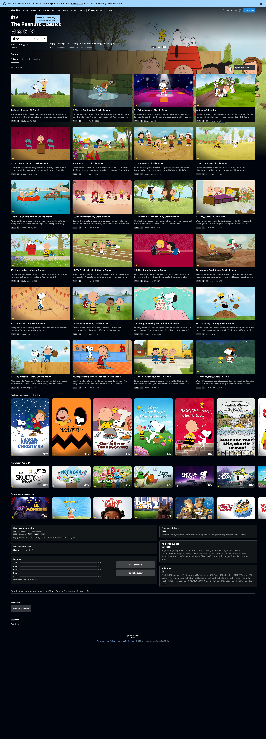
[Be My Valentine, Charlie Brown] (194, 427)
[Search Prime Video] (224, 10)
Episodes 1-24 (242, 67)
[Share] (32, 31)
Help (132, 641)
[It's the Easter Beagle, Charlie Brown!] (153, 427)
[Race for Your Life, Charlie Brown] (236, 427)
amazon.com (77, 3)
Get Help (15, 624)
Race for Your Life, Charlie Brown (236, 508)
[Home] (15, 10)
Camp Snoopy (236, 477)
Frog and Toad (153, 477)
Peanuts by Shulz (71, 508)
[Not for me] (25, 31)
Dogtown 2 (153, 508)
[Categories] (236, 10)
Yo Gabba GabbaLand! (112, 477)
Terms (52, 591)
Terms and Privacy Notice (106, 641)
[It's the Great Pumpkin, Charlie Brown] (71, 427)
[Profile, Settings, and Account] (240, 10)
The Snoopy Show (30, 477)
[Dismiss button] (261, 4)
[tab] (15, 59)
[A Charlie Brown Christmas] (30, 427)
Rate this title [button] (135, 564)
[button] (25, 579)
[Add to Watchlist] (13, 31)
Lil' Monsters (30, 508)
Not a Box (71, 477)
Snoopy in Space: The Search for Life (194, 477)
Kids (51, 47)
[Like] (19, 31)
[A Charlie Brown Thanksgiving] (112, 427)
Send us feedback (122, 641)
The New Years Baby (112, 508)
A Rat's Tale (194, 508)
